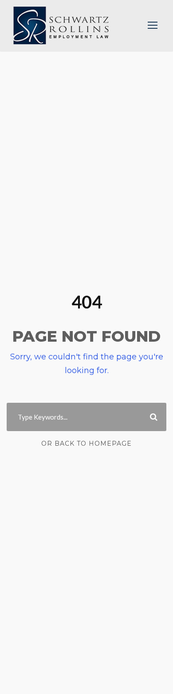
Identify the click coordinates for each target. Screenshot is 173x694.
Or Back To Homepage (86, 443)
